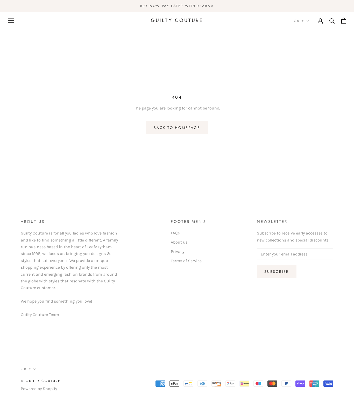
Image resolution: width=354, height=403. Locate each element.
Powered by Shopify (39, 388)
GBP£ (299, 20)
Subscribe (276, 271)
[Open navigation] (11, 20)
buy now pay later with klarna (177, 5)
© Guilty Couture (41, 380)
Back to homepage (177, 127)
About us (179, 242)
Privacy (177, 251)
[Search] (332, 20)
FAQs (175, 232)
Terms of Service (186, 260)
